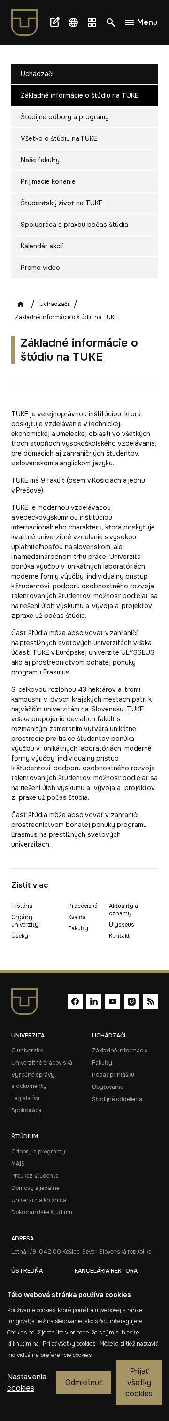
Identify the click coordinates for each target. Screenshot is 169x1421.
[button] (73, 22)
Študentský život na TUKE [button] (61, 203)
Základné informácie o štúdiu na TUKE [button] (79, 95)
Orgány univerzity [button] (24, 921)
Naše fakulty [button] (40, 160)
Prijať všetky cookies (139, 1382)
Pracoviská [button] (83, 906)
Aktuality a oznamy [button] (123, 909)
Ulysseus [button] (121, 924)
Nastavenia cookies (26, 1382)
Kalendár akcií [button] (42, 246)
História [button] (21, 906)
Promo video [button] (40, 267)
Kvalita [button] (77, 917)
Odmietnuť (83, 1382)
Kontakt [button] (119, 936)
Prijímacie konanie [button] (48, 181)
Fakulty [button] (78, 928)
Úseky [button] (19, 936)
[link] (28, 22)
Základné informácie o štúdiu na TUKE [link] (66, 317)
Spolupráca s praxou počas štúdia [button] (74, 224)
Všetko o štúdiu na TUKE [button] (59, 138)
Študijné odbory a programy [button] (65, 117)
